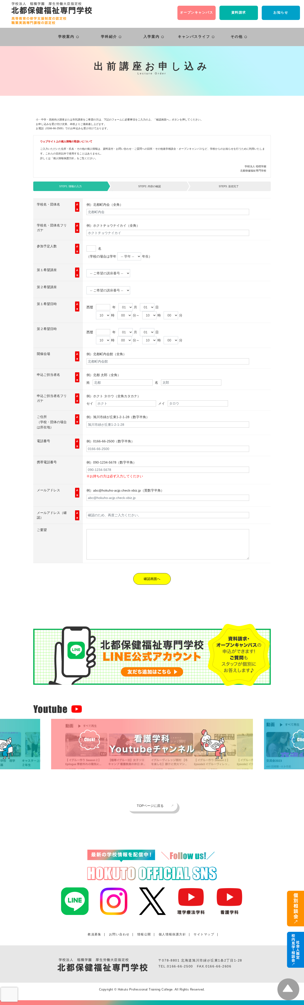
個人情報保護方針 (63, 158)
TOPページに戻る (150, 806)
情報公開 (144, 934)
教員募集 (94, 934)
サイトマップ (204, 934)
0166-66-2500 (180, 966)
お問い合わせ (119, 934)
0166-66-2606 (218, 966)
